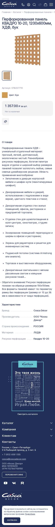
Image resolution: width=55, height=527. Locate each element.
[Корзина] (45, 4)
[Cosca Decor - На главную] (9, 4)
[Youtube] (5, 483)
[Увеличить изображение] (27, 49)
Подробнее (30, 514)
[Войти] (28, 4)
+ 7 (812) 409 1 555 (11, 454)
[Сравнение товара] (5, 121)
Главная (6, 12)
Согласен (12, 520)
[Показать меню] (51, 4)
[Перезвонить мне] (23, 4)
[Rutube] (22, 483)
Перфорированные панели (38, 12)
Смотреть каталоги (27, 414)
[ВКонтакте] (13, 483)
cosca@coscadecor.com (14, 459)
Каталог (17, 12)
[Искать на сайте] (34, 4)
